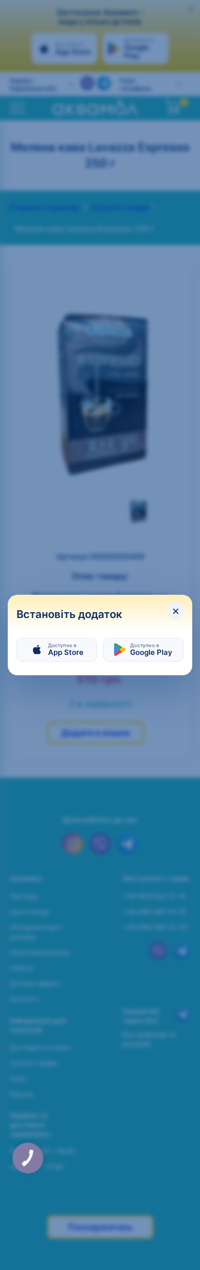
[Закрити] (175, 611)
